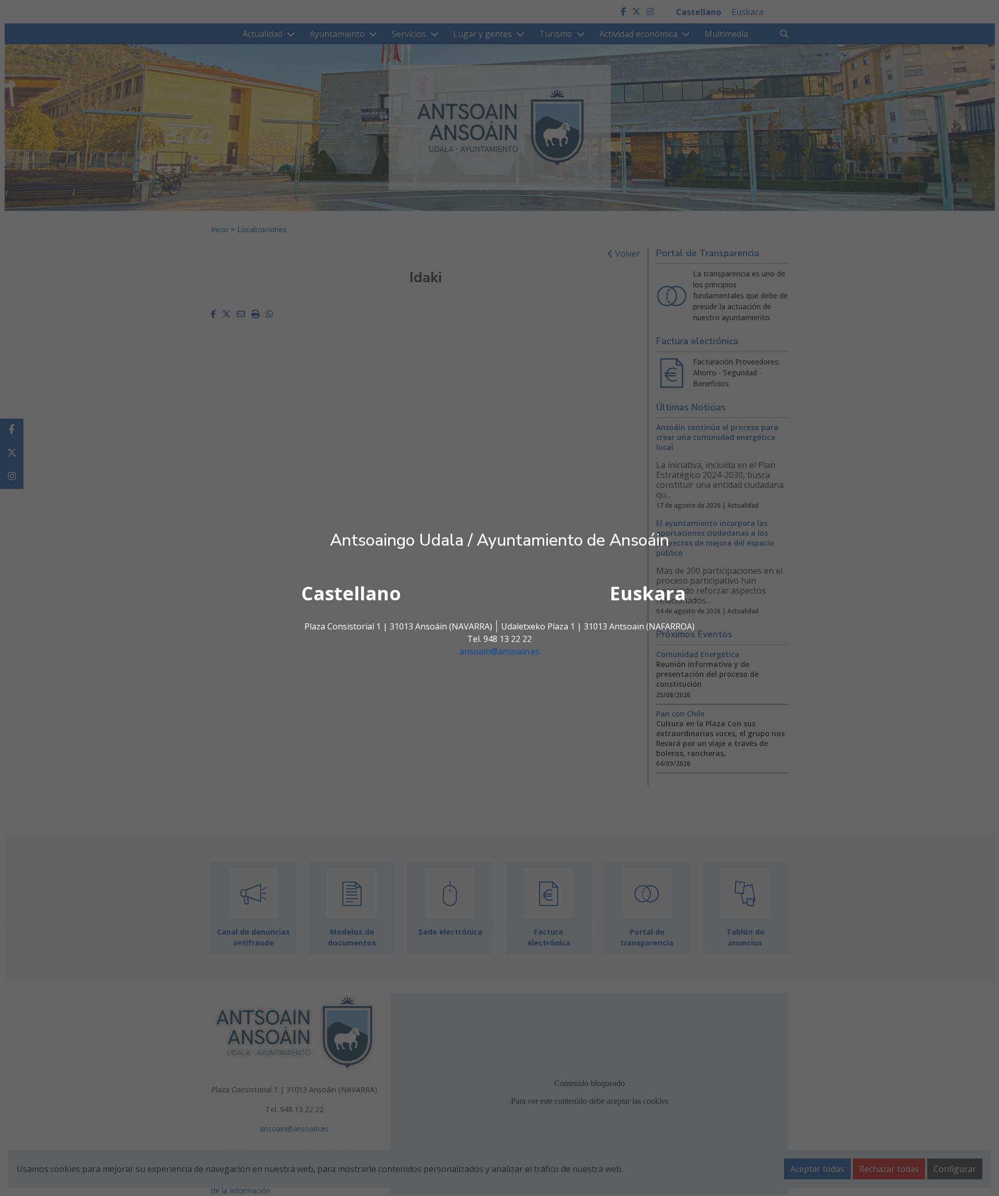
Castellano (351, 593)
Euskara (648, 593)
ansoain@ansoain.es (499, 651)
